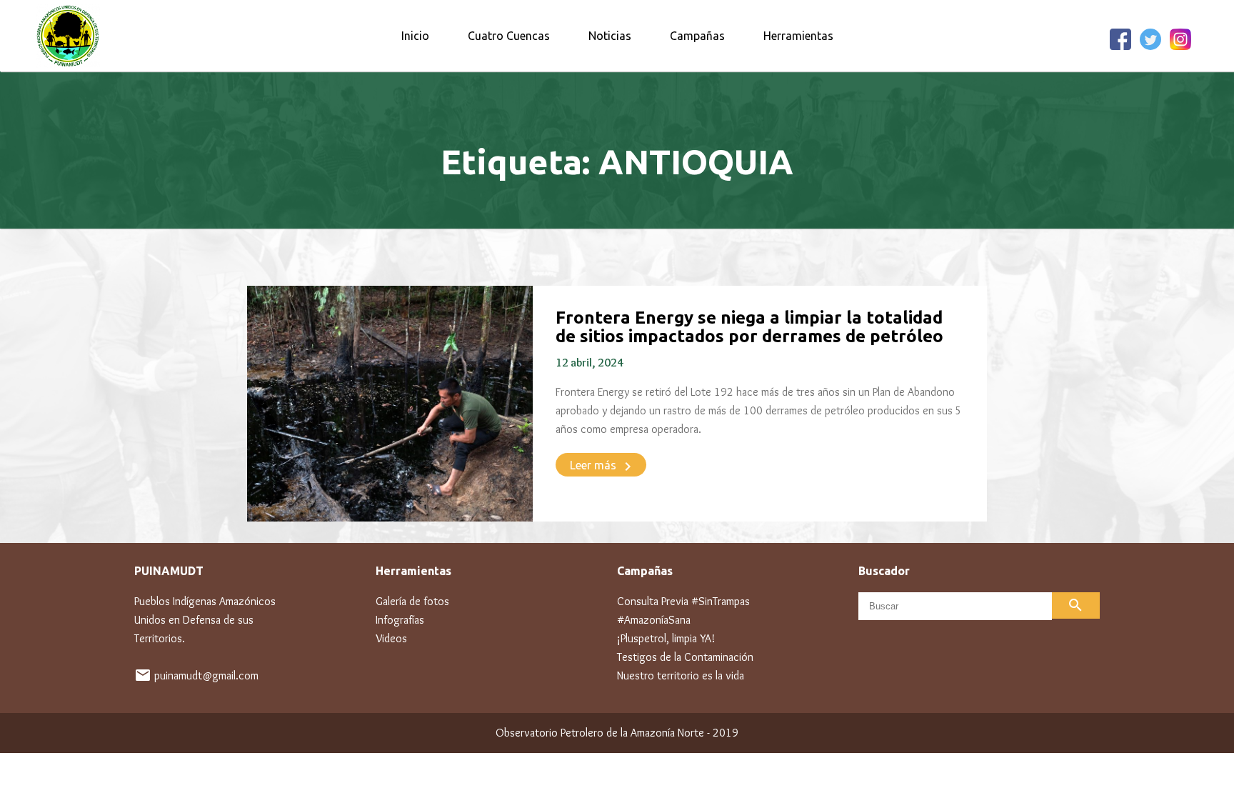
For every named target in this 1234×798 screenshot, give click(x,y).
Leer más (603, 466)
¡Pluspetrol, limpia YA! (666, 638)
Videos (391, 638)
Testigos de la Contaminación (685, 657)
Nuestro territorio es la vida (680, 675)
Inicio (415, 35)
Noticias (609, 35)
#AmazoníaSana (654, 620)
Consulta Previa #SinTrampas (683, 601)
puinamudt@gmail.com (206, 675)
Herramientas (798, 35)
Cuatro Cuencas (509, 35)
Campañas (697, 35)
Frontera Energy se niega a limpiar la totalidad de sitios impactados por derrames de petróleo (749, 327)
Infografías (400, 620)
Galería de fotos (412, 601)
